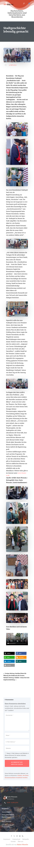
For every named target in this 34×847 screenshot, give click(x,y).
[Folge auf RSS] (22, 836)
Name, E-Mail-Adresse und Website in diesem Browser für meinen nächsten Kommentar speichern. (17, 755)
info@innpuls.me (8, 825)
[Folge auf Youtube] (19, 836)
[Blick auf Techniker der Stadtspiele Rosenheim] (17, 499)
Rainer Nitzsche (22, 844)
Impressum (6, 826)
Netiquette (25, 839)
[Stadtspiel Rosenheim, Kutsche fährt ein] (17, 248)
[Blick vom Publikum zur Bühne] (17, 388)
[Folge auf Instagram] (17, 836)
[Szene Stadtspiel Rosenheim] (17, 316)
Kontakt (13, 841)
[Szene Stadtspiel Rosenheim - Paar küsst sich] (17, 576)
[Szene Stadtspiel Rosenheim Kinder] (17, 135)
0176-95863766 (12, 802)
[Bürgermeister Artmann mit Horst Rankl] (17, 588)
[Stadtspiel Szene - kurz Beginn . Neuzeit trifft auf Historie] (17, 164)
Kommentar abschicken (17, 763)
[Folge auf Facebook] (11, 836)
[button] (9, 653)
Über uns (20, 841)
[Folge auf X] (14, 836)
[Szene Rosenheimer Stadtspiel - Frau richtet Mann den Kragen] (17, 186)
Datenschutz (16, 839)
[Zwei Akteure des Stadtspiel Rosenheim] (17, 610)
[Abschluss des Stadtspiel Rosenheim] (17, 622)
